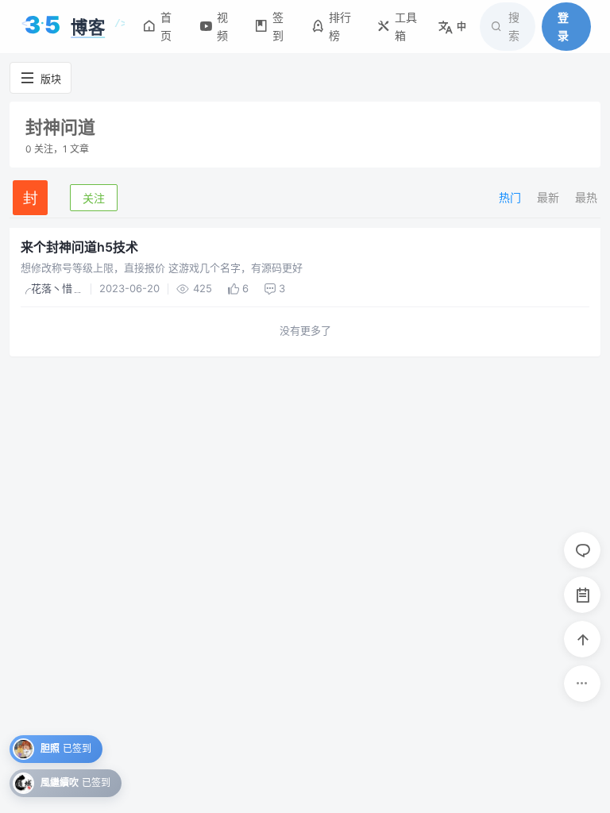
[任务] (582, 594)
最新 (548, 197)
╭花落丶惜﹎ (52, 288)
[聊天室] (582, 550)
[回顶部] (582, 639)
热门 (510, 197)
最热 (586, 197)
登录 (563, 25)
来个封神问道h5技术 (79, 247)
